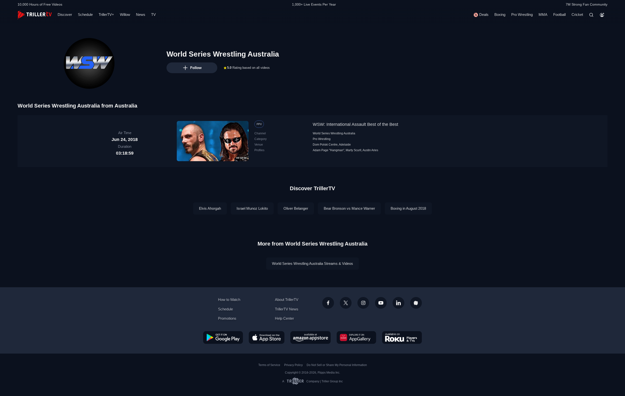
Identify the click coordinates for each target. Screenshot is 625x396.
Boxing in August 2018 (408, 208)
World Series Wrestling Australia (334, 133)
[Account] (602, 15)
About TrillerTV (286, 299)
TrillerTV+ (106, 14)
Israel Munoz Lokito (252, 208)
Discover (65, 14)
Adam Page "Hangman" (328, 150)
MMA (543, 14)
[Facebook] (328, 303)
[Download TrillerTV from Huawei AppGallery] (356, 337)
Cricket (577, 14)
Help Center (284, 318)
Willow (125, 14)
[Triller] (416, 303)
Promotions (227, 318)
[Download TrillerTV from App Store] (266, 337)
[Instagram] (363, 303)
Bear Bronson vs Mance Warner (349, 208)
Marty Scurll (353, 150)
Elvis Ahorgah (210, 208)
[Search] (591, 15)
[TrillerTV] (35, 15)
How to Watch (229, 299)
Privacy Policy (293, 365)
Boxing (499, 14)
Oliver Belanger (295, 208)
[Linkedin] (398, 303)
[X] (346, 303)
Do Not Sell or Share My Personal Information (337, 365)
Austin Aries (370, 150)
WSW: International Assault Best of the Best (355, 124)
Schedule (85, 14)
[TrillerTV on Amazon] (310, 337)
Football (559, 14)
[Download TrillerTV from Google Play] (223, 337)
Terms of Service (269, 365)
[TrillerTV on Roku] (402, 337)
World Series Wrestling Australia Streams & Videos (312, 263)
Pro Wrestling (522, 14)
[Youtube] (381, 303)
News (140, 14)
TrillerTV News (286, 309)
